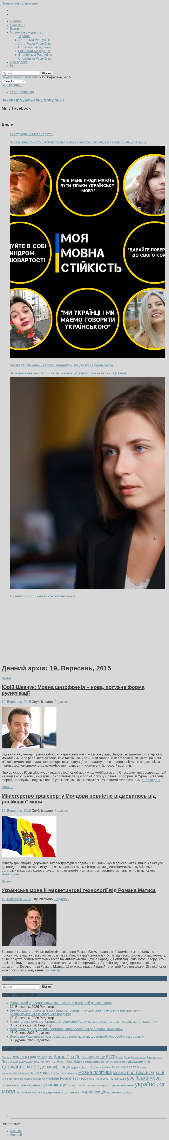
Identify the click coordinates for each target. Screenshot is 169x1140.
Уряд (69, 1061)
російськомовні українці (21, 1085)
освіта (94, 1078)
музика (28, 1079)
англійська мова (91, 1062)
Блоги (14, 28)
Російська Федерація (34, 51)
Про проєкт (18, 62)
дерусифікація (55, 1066)
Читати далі (151, 780)
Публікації (17, 25)
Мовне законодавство (26, 32)
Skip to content (12, 85)
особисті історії (109, 1078)
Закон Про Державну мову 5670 (84, 1056)
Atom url (16, 1134)
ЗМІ (50, 1057)
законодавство (125, 1067)
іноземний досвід (120, 1092)
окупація (37, 1079)
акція (77, 1061)
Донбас (42, 1057)
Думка (6, 678)
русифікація (54, 1084)
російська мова (144, 1078)
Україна (24, 36)
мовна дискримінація (65, 1073)
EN (12, 66)
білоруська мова (118, 1062)
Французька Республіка (36, 54)
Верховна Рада (24, 1057)
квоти (143, 1067)
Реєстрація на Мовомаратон (31, 134)
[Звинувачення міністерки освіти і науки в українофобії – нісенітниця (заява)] (87, 483)
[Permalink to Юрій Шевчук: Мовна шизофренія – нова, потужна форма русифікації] (29, 747)
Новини (16, 21)
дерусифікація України (85, 1067)
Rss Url (15, 1131)
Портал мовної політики (20, 3)
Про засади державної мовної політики (29, 1061)
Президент (154, 1057)
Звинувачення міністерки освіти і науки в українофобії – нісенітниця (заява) (68, 373)
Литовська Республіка (35, 40)
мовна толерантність (12, 1079)
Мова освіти (138, 1057)
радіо (123, 1078)
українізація (94, 1092)
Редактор (61, 702)
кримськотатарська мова (16, 1073)
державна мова (20, 1066)
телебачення (125, 1085)
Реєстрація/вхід (22, 92)
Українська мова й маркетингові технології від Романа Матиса (79, 890)
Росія (61, 1061)
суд (112, 1085)
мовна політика (95, 1072)
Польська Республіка (34, 47)
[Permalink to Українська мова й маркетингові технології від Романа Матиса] (29, 944)
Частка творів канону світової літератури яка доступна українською (61, 365)
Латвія (127, 1057)
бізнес (104, 1061)
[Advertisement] (84, 631)
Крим (119, 1057)
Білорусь (6, 1057)
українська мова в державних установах (48, 1092)
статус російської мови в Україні (89, 1085)
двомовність (139, 1061)
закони (105, 1067)
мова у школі (41, 1073)
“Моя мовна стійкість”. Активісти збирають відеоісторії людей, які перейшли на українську (78, 142)
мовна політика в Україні (138, 1072)
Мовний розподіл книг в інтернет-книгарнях (43, 596)
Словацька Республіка (35, 58)
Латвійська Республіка (35, 43)
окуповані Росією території (65, 1078)
